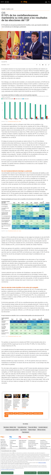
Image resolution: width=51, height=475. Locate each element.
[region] (25, 462)
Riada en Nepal (32, 429)
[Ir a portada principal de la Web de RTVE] (4, 437)
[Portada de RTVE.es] (25, 2)
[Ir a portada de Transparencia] (39, 437)
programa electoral (8, 259)
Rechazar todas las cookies (30, 472)
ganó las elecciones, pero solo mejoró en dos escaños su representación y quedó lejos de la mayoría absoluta (25, 72)
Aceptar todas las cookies (43, 472)
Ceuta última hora (22, 427)
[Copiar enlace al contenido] (48, 64)
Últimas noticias (41, 429)
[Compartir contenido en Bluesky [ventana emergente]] (42, 64)
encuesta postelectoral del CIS (21, 89)
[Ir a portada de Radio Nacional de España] (23, 437)
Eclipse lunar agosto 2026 (12, 429)
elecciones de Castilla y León (40, 173)
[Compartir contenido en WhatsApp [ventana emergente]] (45, 64)
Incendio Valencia (43, 427)
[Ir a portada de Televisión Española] (13, 437)
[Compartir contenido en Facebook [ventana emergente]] (36, 64)
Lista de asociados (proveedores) (7, 469)
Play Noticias (25, 432)
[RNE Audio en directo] (8, 2)
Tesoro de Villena (32, 427)
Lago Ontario (23, 429)
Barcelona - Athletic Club (10, 427)
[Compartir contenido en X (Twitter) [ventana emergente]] (39, 64)
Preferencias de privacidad (7, 472)
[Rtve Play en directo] (6, 2)
